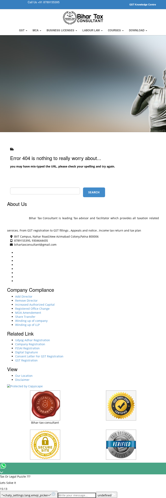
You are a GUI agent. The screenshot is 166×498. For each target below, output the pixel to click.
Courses (115, 30)
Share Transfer (25, 317)
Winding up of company (31, 321)
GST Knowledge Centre (142, 4)
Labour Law (91, 30)
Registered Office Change (32, 309)
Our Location (24, 376)
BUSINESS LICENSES (61, 30)
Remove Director (26, 300)
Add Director (23, 296)
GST (22, 30)
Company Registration (30, 344)
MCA (36, 30)
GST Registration (26, 360)
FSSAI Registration (27, 348)
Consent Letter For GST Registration (39, 356)
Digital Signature (26, 352)
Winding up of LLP (27, 325)
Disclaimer (22, 380)
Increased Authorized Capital (35, 304)
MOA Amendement (28, 313)
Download (137, 30)
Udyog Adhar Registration (32, 340)
